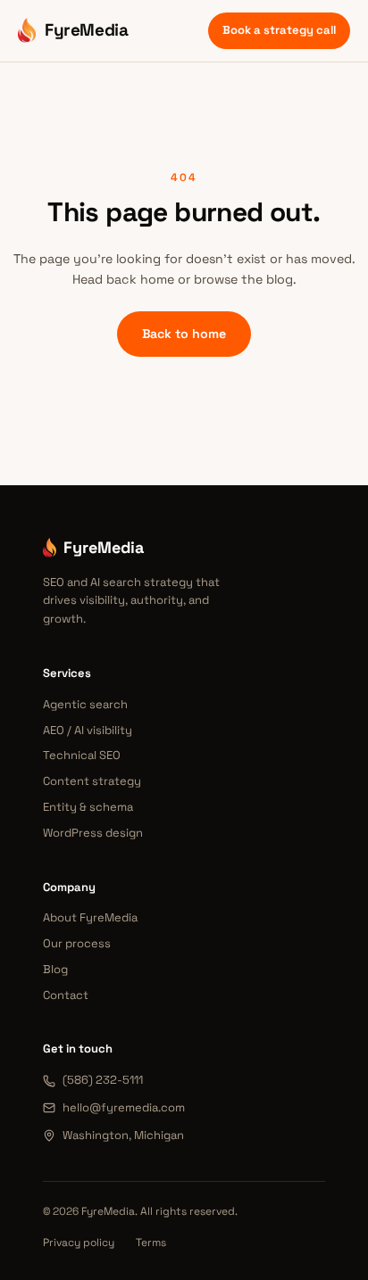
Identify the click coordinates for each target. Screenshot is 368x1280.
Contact (65, 995)
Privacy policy (78, 1242)
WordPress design (93, 832)
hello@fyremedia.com (124, 1107)
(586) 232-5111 (103, 1079)
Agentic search (85, 704)
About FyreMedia (90, 917)
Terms (151, 1242)
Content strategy (92, 781)
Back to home (184, 334)
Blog (55, 969)
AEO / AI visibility (87, 730)
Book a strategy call (279, 29)
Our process (77, 943)
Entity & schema (88, 806)
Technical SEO (82, 755)
